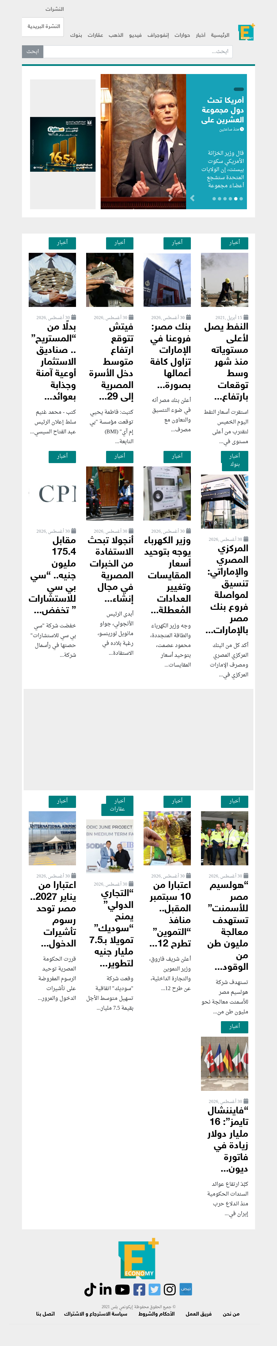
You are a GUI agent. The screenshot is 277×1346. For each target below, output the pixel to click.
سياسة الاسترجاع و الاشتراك (95, 1314)
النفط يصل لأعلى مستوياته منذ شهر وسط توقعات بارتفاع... (226, 362)
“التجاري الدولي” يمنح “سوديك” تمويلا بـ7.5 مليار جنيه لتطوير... (111, 929)
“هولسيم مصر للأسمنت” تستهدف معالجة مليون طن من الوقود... (227, 927)
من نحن (231, 1314)
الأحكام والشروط (156, 1314)
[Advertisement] (138, 739)
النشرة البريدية (44, 27)
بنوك (76, 35)
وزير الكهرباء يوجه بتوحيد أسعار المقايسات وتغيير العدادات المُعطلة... (167, 576)
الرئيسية (220, 35)
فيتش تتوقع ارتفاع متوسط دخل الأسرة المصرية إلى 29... (111, 362)
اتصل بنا (45, 1314)
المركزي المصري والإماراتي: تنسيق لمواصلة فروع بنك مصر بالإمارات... (226, 590)
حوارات (182, 35)
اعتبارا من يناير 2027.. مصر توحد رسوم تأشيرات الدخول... (53, 915)
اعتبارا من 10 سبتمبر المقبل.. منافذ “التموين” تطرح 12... (170, 915)
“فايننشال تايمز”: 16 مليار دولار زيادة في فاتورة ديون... (227, 1140)
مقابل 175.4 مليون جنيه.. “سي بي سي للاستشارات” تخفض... (52, 576)
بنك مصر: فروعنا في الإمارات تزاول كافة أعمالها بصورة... (170, 356)
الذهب (116, 35)
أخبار (200, 35)
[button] (170, 199)
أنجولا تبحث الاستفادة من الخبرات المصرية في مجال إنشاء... (110, 570)
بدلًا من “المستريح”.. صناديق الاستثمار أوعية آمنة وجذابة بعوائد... (53, 362)
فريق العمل (199, 1314)
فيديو (135, 35)
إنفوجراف (158, 35)
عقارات (95, 35)
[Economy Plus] (246, 32)
